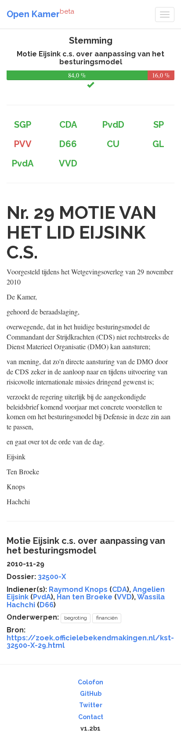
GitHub (90, 693)
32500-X (52, 576)
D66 (47, 605)
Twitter (90, 705)
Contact (90, 716)
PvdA (42, 597)
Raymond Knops (78, 589)
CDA (119, 589)
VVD (124, 597)
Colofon (90, 682)
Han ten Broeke (84, 597)
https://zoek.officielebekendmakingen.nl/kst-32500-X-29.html (90, 642)
